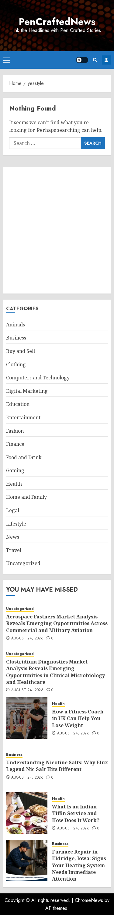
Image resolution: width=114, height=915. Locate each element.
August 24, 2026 (27, 638)
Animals (15, 324)
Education (17, 404)
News (12, 536)
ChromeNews (89, 900)
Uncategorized (23, 563)
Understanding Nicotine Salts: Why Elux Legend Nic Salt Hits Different (57, 765)
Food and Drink (24, 457)
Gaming (15, 470)
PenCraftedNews (57, 22)
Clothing (16, 364)
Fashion (15, 431)
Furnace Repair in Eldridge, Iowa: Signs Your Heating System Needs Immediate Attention (79, 865)
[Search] (95, 60)
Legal (12, 510)
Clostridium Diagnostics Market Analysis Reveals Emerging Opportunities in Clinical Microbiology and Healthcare (55, 671)
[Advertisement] (57, 230)
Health (14, 483)
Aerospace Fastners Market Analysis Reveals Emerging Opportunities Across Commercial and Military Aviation (57, 623)
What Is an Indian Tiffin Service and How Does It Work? (75, 813)
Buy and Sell (20, 351)
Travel (13, 550)
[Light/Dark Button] (82, 60)
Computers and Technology (38, 377)
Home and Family (26, 497)
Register (106, 60)
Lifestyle (16, 523)
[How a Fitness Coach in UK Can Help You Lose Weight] (26, 718)
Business (16, 337)
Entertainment (23, 417)
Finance (15, 444)
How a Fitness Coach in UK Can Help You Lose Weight (77, 718)
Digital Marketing (27, 391)
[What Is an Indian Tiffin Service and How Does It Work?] (26, 813)
